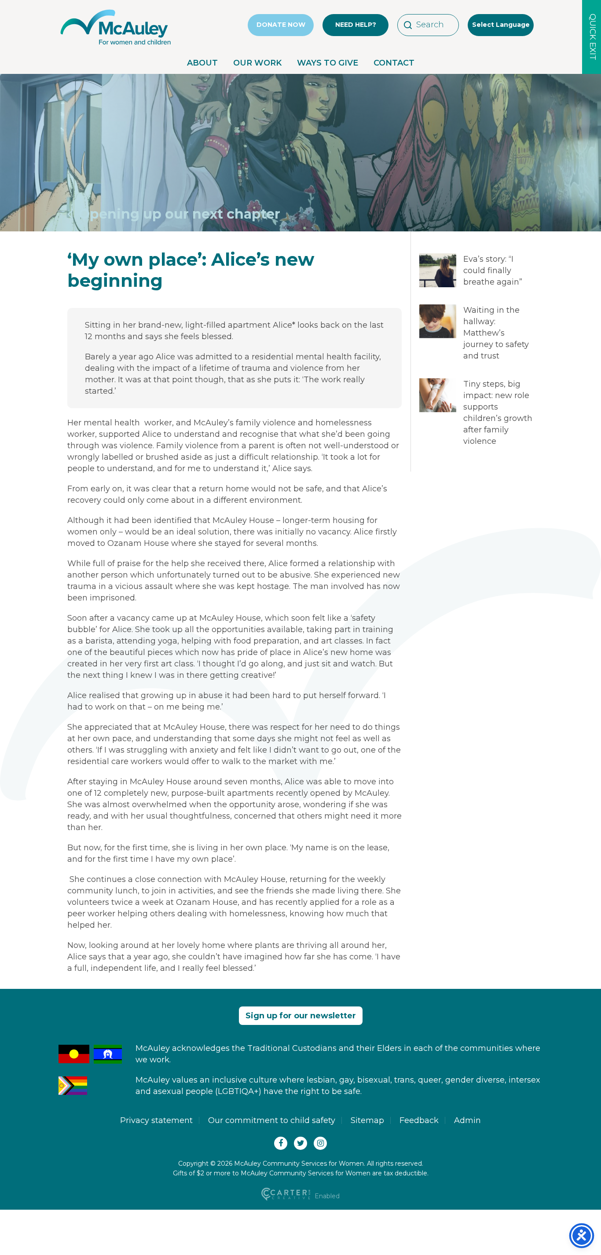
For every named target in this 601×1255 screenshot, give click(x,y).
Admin (467, 1120)
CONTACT (394, 63)
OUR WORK (257, 63)
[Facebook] (280, 1143)
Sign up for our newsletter (301, 1016)
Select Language (501, 25)
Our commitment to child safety (271, 1120)
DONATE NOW (281, 25)
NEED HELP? (355, 25)
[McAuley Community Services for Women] (116, 45)
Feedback (419, 1120)
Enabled (326, 1196)
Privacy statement (156, 1120)
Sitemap (367, 1120)
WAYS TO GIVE (327, 63)
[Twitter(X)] (300, 1143)
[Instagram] (320, 1143)
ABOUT (202, 63)
